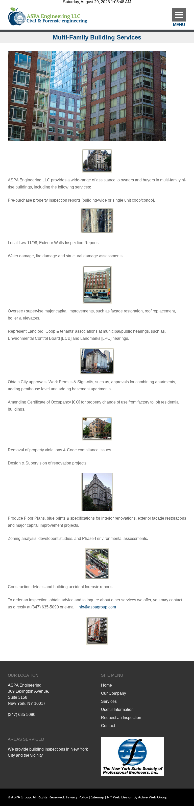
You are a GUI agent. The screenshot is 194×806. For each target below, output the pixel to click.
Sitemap (97, 797)
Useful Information (117, 709)
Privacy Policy (77, 797)
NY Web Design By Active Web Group (137, 797)
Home (106, 685)
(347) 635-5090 (21, 714)
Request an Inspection (121, 717)
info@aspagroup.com (97, 607)
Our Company (113, 693)
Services (109, 701)
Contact (108, 726)
